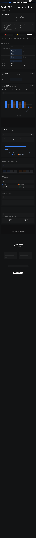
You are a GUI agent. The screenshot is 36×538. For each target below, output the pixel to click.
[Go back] (1, 34)
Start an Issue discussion (22, 237)
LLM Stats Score (4, 50)
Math (2, 79)
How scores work (32, 81)
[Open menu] (34, 1)
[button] (12, 34)
